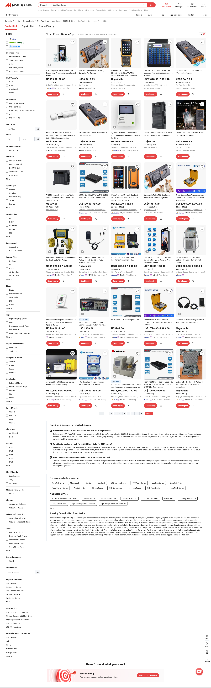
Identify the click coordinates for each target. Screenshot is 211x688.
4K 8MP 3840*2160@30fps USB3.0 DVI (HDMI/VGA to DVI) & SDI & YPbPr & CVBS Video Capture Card (159, 384)
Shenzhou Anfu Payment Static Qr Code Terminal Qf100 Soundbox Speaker (61, 322)
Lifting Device (112, 10)
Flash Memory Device (60, 488)
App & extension (176, 15)
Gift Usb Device (97, 488)
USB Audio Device (139, 483)
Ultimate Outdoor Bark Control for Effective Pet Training (190, 134)
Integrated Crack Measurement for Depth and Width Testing (60, 258)
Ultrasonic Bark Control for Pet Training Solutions (93, 134)
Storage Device (11, 652)
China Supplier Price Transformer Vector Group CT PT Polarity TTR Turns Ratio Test (191, 197)
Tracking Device (101, 10)
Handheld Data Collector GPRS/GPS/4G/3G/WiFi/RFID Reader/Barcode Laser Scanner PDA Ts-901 (124, 73)
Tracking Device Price (188, 498)
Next (148, 413)
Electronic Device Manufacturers (61, 10)
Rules (204, 15)
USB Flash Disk (11, 637)
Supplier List (28, 26)
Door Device (123, 10)
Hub (7, 641)
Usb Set (88, 483)
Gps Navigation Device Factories (113, 503)
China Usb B (74, 483)
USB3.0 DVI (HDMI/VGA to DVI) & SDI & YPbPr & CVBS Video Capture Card (93, 196)
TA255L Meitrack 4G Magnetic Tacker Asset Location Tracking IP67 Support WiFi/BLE (60, 197)
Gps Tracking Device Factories (83, 503)
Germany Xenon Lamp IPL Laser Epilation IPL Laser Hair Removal (188, 259)
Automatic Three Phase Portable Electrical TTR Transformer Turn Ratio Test (158, 322)
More (52, 508)
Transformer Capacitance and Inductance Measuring (122, 258)
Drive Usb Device (176, 483)
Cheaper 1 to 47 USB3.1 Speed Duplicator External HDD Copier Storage (158, 73)
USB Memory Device (118, 483)
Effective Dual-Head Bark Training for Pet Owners (91, 71)
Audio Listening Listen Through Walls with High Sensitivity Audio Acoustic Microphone (93, 260)
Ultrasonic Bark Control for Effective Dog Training (189, 71)
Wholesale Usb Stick (108, 498)
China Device (89, 10)
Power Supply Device (135, 10)
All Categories (13, 15)
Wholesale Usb (89, 498)
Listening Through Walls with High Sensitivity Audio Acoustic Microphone (189, 384)
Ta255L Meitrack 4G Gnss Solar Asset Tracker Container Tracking (158, 134)
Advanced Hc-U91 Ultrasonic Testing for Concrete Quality (60, 383)
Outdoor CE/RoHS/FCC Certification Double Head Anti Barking (157, 196)
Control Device (78, 10)
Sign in (203, 6)
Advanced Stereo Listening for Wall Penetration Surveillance (190, 320)
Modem (9, 645)
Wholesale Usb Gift (129, 498)
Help (162, 15)
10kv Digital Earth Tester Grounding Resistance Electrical (92, 383)
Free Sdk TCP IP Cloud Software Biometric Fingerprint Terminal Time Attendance (157, 260)
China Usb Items (58, 483)
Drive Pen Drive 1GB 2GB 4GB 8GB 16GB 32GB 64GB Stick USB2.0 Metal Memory (60, 135)
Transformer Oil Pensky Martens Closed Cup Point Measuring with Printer (126, 386)
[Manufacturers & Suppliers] (18, 5)
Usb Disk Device (158, 483)
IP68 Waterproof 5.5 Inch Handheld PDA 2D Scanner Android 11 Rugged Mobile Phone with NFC (124, 197)
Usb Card (101, 483)
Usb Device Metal (115, 488)
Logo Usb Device (135, 488)
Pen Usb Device (79, 488)
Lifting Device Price (59, 503)
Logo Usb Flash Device (175, 488)
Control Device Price (150, 498)
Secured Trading (46, 26)
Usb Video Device (153, 488)
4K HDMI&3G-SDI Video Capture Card (125, 319)
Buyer (150, 15)
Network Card (11, 649)
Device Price (168, 498)
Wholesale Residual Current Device (64, 498)
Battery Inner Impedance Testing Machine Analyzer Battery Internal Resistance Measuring (91, 323)
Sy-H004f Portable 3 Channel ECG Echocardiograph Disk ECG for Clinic (125, 135)
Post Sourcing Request (148, 675)
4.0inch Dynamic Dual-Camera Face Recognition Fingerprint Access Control (61, 73)
